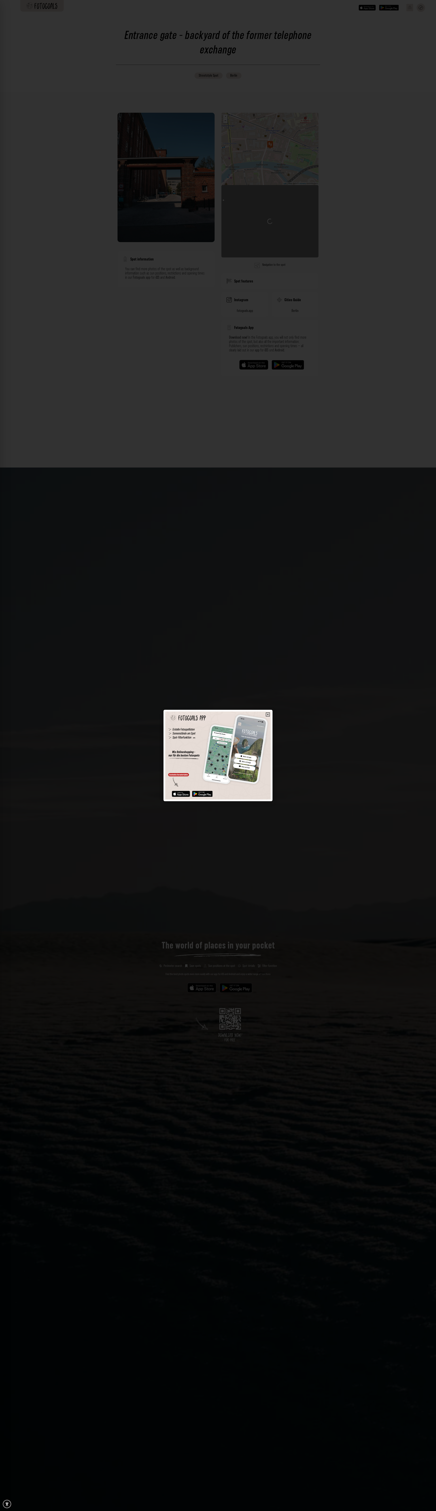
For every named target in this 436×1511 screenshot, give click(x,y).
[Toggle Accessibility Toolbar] (7, 1504)
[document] (218, 755)
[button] (268, 714)
